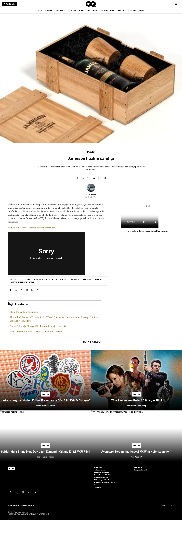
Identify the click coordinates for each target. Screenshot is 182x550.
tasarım (98, 280)
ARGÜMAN (59, 11)
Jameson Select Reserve (22, 282)
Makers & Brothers (43, 280)
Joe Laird (75, 280)
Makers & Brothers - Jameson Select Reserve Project (33, 227)
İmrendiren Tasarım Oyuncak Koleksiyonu (148, 231)
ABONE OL (9, 4)
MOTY (121, 11)
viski (28, 280)
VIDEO (104, 11)
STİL (40, 11)
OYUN (141, 11)
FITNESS (72, 11)
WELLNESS (93, 11)
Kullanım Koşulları (27, 505)
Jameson (86, 280)
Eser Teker (91, 194)
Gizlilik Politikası (13, 505)
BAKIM (48, 11)
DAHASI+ (131, 11)
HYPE (113, 11)
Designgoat (62, 280)
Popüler (91, 152)
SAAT (82, 11)
